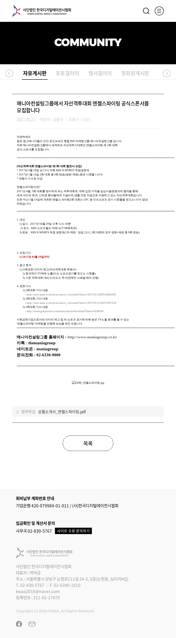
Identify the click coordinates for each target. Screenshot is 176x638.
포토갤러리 (67, 73)
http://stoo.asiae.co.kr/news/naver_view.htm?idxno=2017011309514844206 (71, 294)
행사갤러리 (100, 73)
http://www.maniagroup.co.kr (92, 337)
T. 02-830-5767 (30, 585)
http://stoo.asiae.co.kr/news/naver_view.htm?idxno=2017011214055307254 (71, 302)
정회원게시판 (135, 73)
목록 (88, 443)
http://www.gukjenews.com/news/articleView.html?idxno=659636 (65, 311)
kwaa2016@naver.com (38, 591)
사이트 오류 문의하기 (73, 530)
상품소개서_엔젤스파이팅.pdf (62, 412)
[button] (9, 73)
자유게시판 (35, 73)
